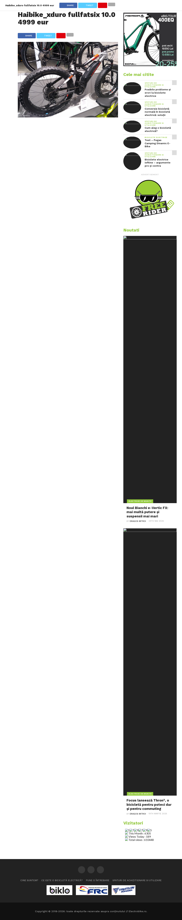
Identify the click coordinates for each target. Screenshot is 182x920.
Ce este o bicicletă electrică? (62, 880)
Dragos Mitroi (138, 521)
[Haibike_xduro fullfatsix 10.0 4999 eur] (68, 116)
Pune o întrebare (97, 880)
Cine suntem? (29, 880)
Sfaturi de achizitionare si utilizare (137, 880)
